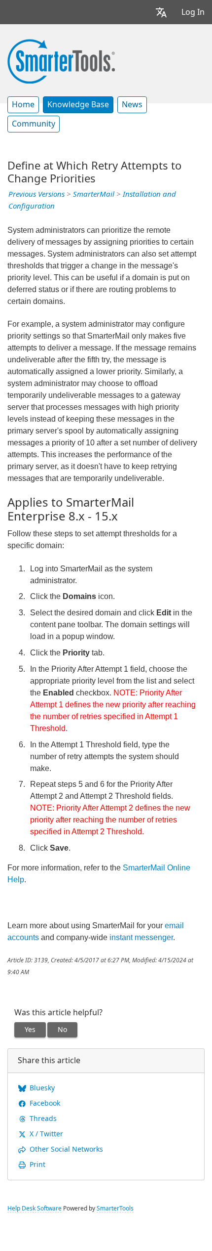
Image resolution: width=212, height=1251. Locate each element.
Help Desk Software (34, 1208)
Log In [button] (193, 12)
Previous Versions (36, 194)
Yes (30, 1030)
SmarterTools (115, 1208)
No (62, 1030)
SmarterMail (93, 194)
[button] (161, 12)
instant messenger (141, 937)
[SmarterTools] (61, 60)
